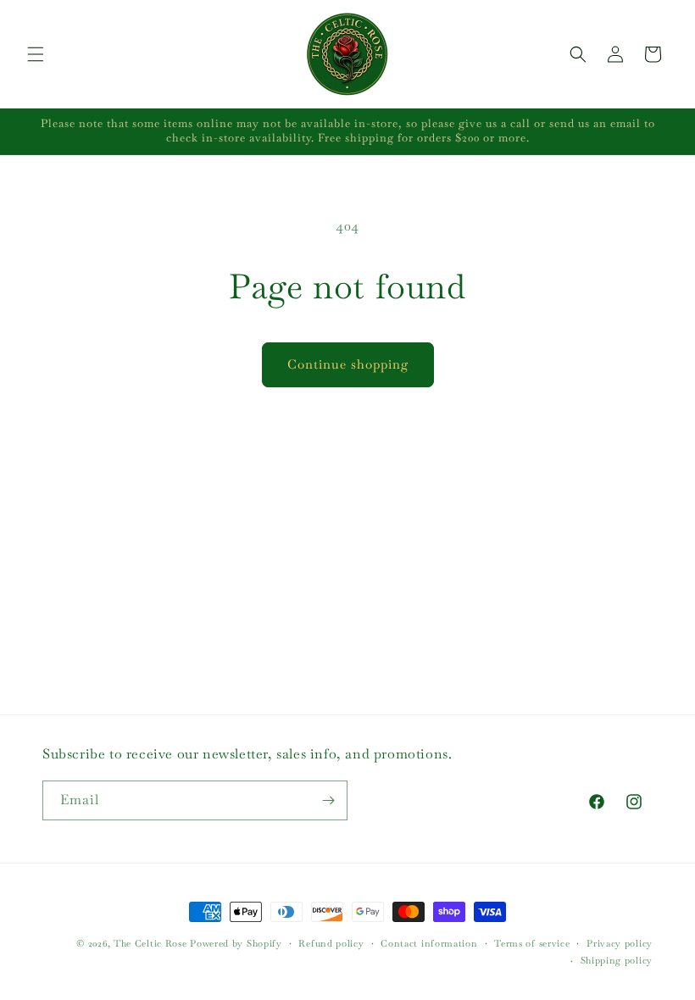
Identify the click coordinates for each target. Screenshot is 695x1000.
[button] (35, 54)
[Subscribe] (328, 800)
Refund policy (331, 943)
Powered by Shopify (236, 943)
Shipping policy (617, 960)
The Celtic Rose (150, 943)
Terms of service (532, 943)
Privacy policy (620, 943)
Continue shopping (348, 364)
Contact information (429, 943)
